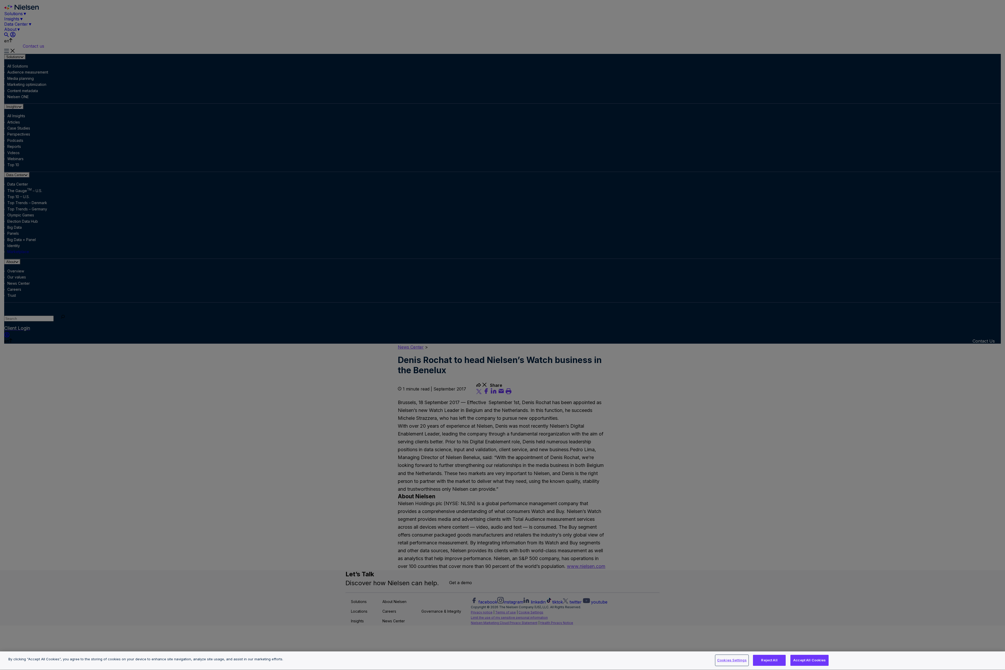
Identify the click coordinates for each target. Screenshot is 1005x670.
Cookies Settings (732, 660)
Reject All (769, 660)
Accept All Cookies (809, 660)
